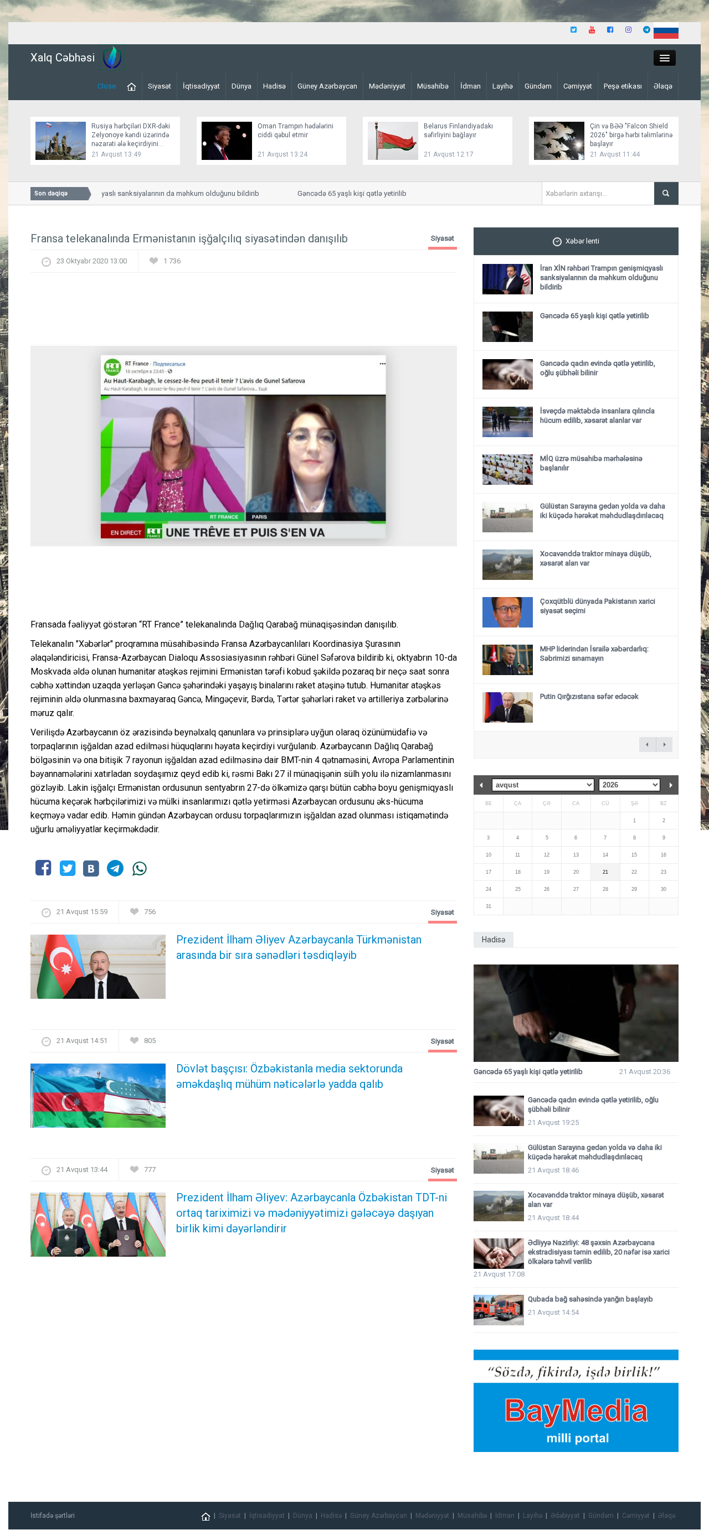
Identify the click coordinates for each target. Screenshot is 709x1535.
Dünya (241, 86)
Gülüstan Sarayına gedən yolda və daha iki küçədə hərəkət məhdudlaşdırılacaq (602, 511)
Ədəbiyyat (565, 1516)
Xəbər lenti (582, 241)
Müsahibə (433, 86)
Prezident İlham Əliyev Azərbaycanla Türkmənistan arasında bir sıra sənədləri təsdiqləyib (299, 947)
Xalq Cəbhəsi (62, 57)
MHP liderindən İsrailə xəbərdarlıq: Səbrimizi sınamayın (594, 653)
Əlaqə (663, 86)
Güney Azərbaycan (327, 86)
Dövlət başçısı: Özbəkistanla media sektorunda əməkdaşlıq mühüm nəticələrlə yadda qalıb (289, 1076)
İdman (470, 86)
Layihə (502, 86)
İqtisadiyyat (201, 86)
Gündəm (538, 86)
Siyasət (159, 86)
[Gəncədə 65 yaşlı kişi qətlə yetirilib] (576, 1013)
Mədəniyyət (387, 86)
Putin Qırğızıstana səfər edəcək (589, 696)
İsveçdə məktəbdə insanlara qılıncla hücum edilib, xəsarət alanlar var (597, 415)
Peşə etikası (623, 86)
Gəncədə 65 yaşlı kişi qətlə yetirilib (339, 193)
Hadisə (274, 86)
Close (106, 86)
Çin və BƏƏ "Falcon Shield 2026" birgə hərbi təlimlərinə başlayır (631, 135)
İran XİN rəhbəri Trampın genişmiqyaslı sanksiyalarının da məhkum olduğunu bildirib (601, 277)
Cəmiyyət (577, 86)
